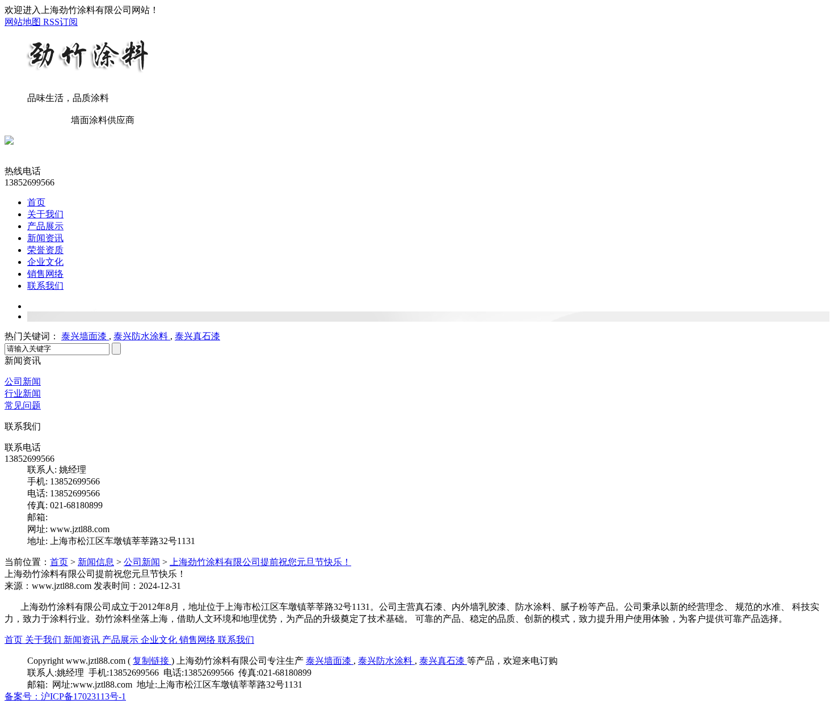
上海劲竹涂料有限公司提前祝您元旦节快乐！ (260, 562)
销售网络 (45, 274)
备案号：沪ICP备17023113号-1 (65, 696)
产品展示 (45, 226)
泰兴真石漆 (197, 336)
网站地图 (24, 22)
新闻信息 (96, 562)
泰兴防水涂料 (141, 336)
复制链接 (152, 660)
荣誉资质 (45, 250)
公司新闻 (23, 381)
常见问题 (23, 405)
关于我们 (45, 214)
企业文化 (45, 262)
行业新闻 (23, 393)
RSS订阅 (60, 22)
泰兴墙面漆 (85, 336)
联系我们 (45, 285)
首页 (36, 202)
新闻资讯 (45, 238)
